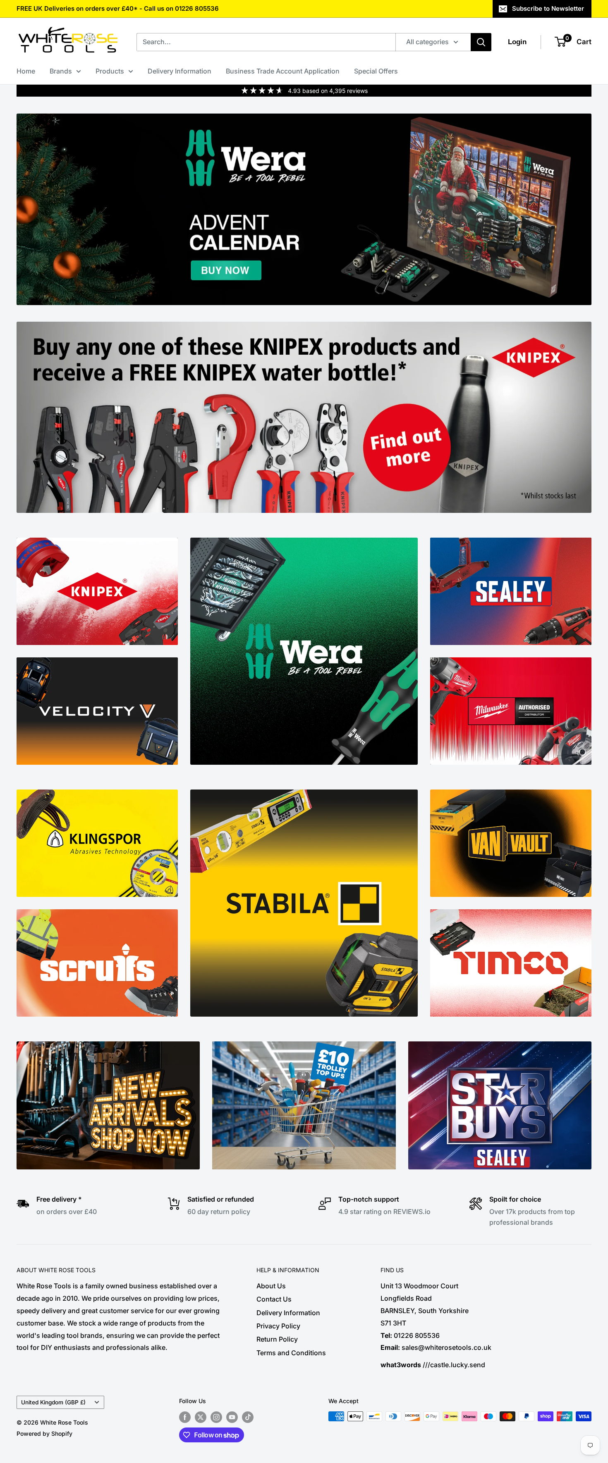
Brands (61, 71)
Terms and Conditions (291, 1353)
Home (26, 71)
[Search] (481, 42)
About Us (271, 1286)
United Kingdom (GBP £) (53, 1402)
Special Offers (376, 71)
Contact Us (274, 1299)
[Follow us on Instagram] (216, 1417)
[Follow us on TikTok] (248, 1417)
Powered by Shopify (44, 1433)
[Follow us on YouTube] (232, 1417)
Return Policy (277, 1339)
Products (110, 71)
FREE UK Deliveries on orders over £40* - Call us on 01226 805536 (118, 8)
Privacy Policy (278, 1326)
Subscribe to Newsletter (548, 8)
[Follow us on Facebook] (185, 1417)
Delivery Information (179, 71)
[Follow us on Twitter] (200, 1417)
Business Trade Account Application (283, 71)
